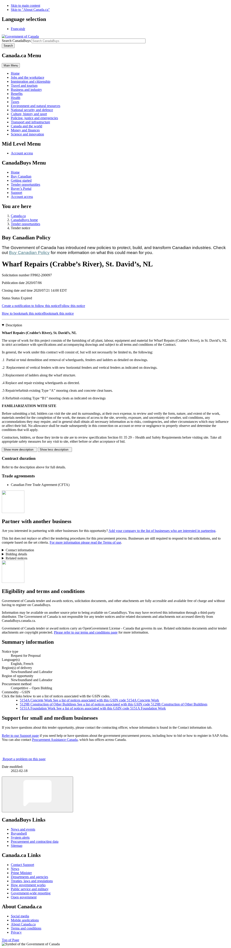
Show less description (55, 449)
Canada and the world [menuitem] (26, 126)
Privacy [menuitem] (16, 932)
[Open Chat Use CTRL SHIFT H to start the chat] (37, 794)
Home (15, 172)
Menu (11, 65)
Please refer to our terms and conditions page (86, 632)
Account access (22, 153)
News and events (23, 829)
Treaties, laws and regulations (32, 881)
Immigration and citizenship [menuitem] (30, 81)
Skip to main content (25, 5)
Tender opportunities (25, 184)
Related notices (16, 558)
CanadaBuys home (24, 220)
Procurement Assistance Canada (55, 740)
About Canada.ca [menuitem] (23, 924)
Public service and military (30, 889)
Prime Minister (21, 873)
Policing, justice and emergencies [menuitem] (34, 118)
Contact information (20, 550)
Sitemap (16, 845)
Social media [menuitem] (20, 916)
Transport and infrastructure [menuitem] (30, 122)
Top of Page (10, 940)
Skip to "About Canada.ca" (30, 9)
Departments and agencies (29, 877)
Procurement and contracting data (34, 841)
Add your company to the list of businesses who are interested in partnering (162, 531)
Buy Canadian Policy (29, 252)
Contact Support (22, 865)
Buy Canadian (21, 176)
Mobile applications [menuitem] (25, 920)
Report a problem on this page (24, 759)
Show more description (19, 449)
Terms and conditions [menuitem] (26, 928)
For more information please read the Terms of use (85, 542)
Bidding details (16, 554)
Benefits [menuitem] (17, 94)
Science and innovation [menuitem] (27, 134)
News (15, 869)
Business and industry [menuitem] (26, 90)
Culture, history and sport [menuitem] (29, 114)
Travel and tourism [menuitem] (24, 85)
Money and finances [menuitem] (25, 130)
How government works (28, 885)
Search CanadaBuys (16, 41)
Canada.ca (18, 216)
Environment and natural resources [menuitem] (35, 106)
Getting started (21, 180)
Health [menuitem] (15, 98)
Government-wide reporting (31, 893)
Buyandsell (19, 833)
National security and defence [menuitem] (32, 110)
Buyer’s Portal (21, 188)
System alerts (20, 837)
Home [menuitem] (15, 73)
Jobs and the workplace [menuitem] (27, 77)
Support (16, 193)
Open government (24, 897)
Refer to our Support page (20, 735)
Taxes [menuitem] (15, 102)
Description (14, 325)
